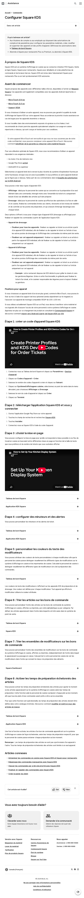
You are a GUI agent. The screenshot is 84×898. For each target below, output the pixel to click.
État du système (37, 852)
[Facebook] (75, 869)
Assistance (13, 3)
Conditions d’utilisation (42, 890)
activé (25, 163)
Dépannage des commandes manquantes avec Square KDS (32, 762)
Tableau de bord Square (21, 48)
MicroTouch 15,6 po (16, 100)
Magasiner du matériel (13, 843)
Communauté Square (63, 311)
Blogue (33, 856)
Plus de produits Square (14, 853)
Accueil (7, 13)
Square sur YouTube (38, 859)
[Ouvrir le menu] (80, 3)
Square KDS (50, 417)
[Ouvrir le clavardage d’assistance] (78, 892)
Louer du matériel (12, 846)
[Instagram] (78, 869)
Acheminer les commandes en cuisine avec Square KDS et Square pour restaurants (42, 758)
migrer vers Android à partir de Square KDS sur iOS (42, 314)
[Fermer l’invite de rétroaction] (75, 788)
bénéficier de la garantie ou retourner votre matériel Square (40, 144)
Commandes (17, 13)
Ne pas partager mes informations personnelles (42, 883)
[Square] (3, 3)
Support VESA (14, 108)
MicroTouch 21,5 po (16, 104)
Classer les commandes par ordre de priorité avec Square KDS (34, 766)
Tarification (9, 850)
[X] (72, 869)
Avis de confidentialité (42, 886)
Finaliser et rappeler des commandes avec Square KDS (30, 770)
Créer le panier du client (18, 774)
